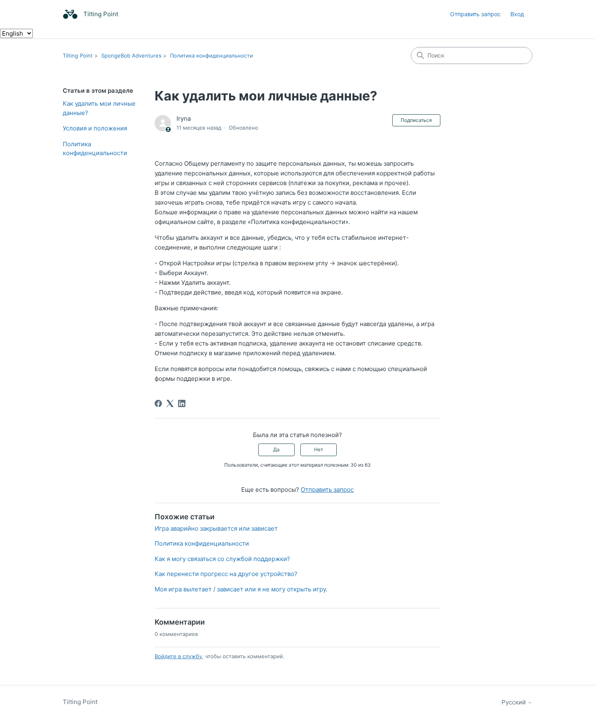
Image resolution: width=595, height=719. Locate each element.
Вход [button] (517, 14)
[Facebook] (158, 403)
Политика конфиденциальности (211, 55)
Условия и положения (95, 128)
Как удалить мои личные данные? (99, 108)
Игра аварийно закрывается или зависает (216, 528)
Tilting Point (78, 55)
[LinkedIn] (181, 403)
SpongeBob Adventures (131, 55)
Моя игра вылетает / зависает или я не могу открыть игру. (241, 589)
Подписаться (416, 120)
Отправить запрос (475, 14)
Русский (514, 702)
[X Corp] (170, 403)
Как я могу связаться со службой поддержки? (222, 559)
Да (276, 449)
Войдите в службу (178, 656)
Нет (318, 449)
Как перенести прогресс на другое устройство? (226, 574)
